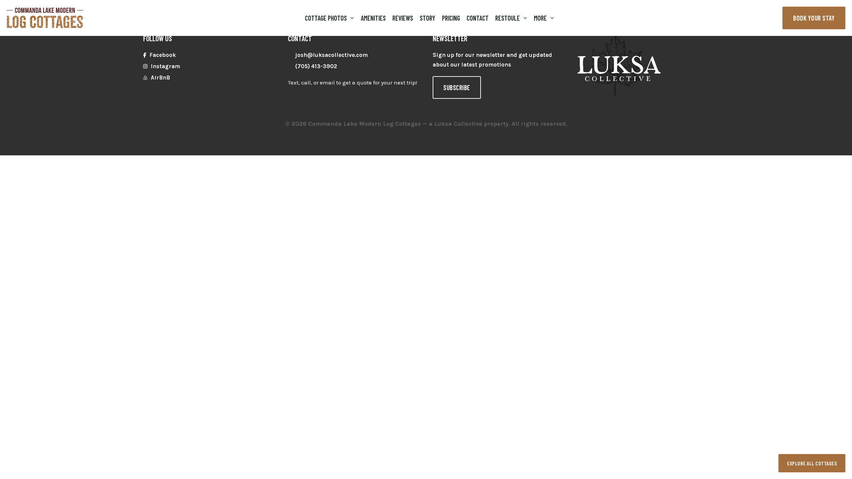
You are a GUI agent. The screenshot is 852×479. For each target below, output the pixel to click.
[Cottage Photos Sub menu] (352, 18)
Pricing (451, 18)
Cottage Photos (326, 18)
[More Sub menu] (552, 18)
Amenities (373, 18)
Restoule (507, 18)
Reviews (402, 18)
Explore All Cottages (812, 463)
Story (427, 18)
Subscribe (456, 87)
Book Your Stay (814, 18)
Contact (478, 18)
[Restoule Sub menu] (525, 18)
